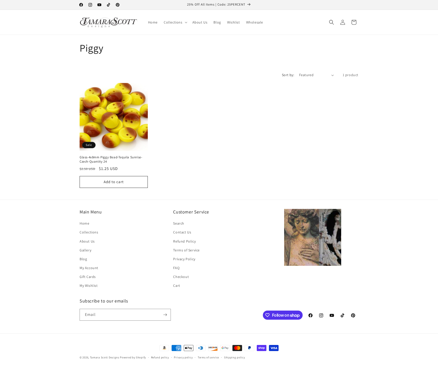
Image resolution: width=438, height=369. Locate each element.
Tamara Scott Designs (104, 357)
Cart (176, 285)
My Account (89, 268)
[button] (175, 22)
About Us (87, 241)
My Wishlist (89, 285)
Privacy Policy (184, 259)
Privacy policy (183, 357)
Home (84, 223)
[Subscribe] (165, 315)
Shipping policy (234, 357)
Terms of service (208, 357)
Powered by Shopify (133, 357)
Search (178, 223)
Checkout (181, 276)
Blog (83, 259)
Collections (89, 232)
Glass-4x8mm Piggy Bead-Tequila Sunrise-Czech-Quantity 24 (111, 159)
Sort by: (288, 75)
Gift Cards (88, 276)
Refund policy (160, 357)
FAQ (176, 268)
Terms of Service (186, 250)
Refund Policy (184, 241)
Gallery (85, 250)
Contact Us (182, 232)
